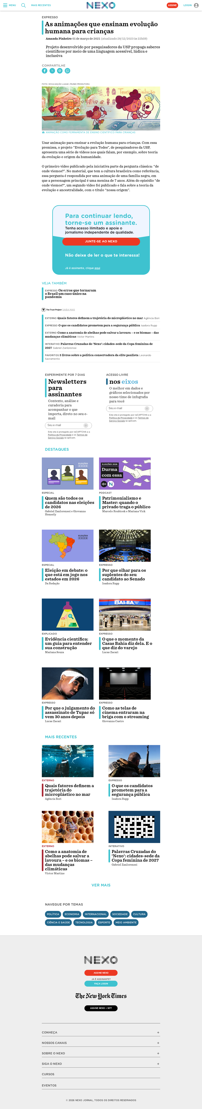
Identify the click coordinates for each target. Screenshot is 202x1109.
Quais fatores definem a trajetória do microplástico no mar (100, 318)
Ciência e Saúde (58, 922)
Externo (51, 318)
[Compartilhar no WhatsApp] (67, 71)
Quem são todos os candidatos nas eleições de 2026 (69, 502)
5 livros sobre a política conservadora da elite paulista (99, 355)
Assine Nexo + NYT (101, 1008)
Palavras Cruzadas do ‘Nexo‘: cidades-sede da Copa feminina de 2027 (136, 855)
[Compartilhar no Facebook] (44, 71)
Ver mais (101, 885)
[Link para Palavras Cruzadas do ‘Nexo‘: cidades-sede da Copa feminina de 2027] (134, 827)
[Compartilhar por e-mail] (60, 71)
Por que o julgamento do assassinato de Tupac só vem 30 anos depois (70, 712)
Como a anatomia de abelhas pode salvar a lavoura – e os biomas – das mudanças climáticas (69, 860)
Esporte (104, 922)
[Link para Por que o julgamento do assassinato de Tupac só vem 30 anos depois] (68, 683)
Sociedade (120, 914)
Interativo (52, 344)
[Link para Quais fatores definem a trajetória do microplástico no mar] (68, 761)
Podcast (105, 492)
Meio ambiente (126, 922)
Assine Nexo (101, 973)
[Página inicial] (101, 5)
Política (53, 914)
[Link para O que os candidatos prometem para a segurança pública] (134, 761)
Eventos (49, 1085)
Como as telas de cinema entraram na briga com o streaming (125, 712)
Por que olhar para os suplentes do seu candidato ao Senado (124, 574)
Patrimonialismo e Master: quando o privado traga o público (126, 502)
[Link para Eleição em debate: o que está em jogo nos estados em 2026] (68, 546)
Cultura (139, 914)
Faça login (101, 983)
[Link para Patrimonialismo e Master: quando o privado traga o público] (125, 473)
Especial (48, 492)
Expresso (51, 325)
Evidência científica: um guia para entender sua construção (68, 643)
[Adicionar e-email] (85, 425)
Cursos (48, 1074)
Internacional (96, 914)
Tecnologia (84, 922)
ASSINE (172, 5)
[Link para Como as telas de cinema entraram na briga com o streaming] (125, 683)
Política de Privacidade (59, 435)
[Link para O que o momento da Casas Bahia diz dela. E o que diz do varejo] (125, 615)
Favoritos (52, 355)
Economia (72, 914)
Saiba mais (68, 309)
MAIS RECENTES (41, 5)
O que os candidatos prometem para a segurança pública (99, 325)
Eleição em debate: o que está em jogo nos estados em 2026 (66, 574)
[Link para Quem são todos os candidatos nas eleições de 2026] (68, 473)
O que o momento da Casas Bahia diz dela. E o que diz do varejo (127, 643)
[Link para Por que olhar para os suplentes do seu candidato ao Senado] (125, 546)
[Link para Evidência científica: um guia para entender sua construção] (68, 615)
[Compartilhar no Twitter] (52, 71)
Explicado (49, 633)
